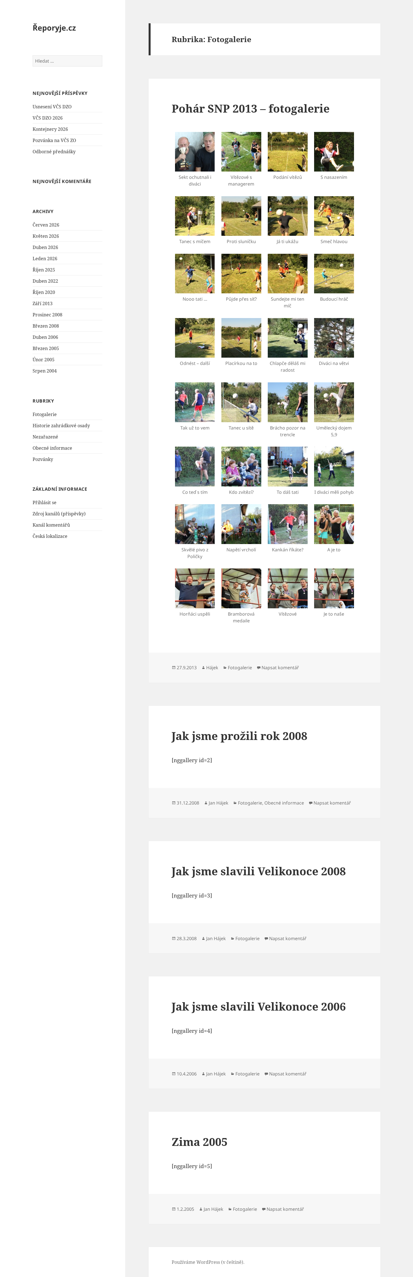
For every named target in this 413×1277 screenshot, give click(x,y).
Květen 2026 (46, 236)
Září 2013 (43, 303)
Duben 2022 (45, 281)
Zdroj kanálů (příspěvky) (59, 514)
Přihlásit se (44, 502)
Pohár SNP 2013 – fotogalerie (251, 108)
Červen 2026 (46, 225)
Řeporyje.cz (54, 27)
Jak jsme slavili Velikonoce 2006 (259, 1006)
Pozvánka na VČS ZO (54, 140)
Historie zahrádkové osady (61, 425)
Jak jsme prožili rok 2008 (239, 735)
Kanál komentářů (51, 525)
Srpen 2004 (45, 371)
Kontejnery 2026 (50, 129)
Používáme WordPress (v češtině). (208, 1262)
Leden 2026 (45, 258)
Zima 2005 (200, 1141)
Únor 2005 (44, 360)
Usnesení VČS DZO (52, 107)
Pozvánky (43, 459)
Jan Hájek (218, 803)
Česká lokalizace (50, 536)
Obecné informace (52, 448)
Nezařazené (45, 437)
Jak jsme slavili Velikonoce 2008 (259, 870)
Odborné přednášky (54, 152)
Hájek (212, 667)
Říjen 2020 (44, 292)
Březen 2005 (46, 348)
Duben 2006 (45, 337)
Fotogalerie (45, 414)
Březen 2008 (46, 326)
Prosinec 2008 (47, 315)
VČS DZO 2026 (48, 118)
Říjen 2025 (44, 270)
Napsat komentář (280, 667)
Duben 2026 (45, 247)
